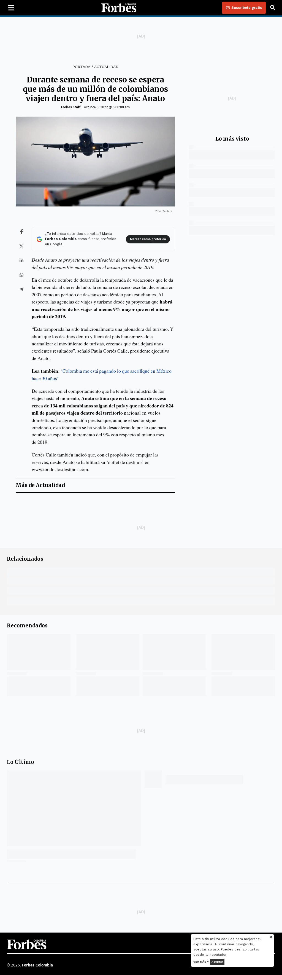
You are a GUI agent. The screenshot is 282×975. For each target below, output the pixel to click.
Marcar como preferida (148, 239)
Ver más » (201, 961)
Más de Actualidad (40, 485)
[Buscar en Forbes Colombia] (272, 7)
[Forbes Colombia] (119, 7)
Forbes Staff (70, 107)
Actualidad (106, 67)
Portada (81, 67)
